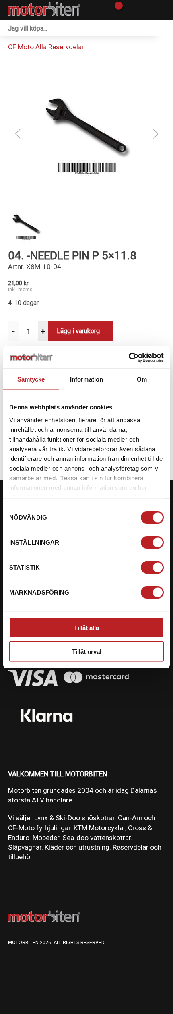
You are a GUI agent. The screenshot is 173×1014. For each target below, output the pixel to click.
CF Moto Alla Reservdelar (46, 47)
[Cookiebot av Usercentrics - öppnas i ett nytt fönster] (128, 357)
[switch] (152, 542)
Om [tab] (142, 379)
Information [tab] (86, 379)
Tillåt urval (86, 651)
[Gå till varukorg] (116, 10)
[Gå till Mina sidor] (130, 10)
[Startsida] (44, 10)
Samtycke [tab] (31, 379)
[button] (86, 133)
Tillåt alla (86, 627)
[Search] (165, 28)
